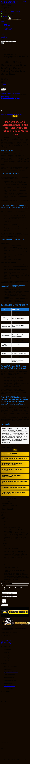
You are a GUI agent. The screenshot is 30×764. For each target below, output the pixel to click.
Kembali (6, 52)
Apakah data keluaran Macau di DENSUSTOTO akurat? (12, 463)
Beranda (6, 53)
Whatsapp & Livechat (6, 642)
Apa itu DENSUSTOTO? (9, 454)
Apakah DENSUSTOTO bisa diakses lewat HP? (15, 482)
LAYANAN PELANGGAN (8, 3)
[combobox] (8, 41)
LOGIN (3, 90)
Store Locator (7, 29)
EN (3, 34)
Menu (2, 21)
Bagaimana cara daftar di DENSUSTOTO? (15, 458)
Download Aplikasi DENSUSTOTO (10, 11)
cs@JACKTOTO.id (6, 640)
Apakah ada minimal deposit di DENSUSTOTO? (11, 476)
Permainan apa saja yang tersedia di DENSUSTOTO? (13, 493)
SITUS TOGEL (14, 1)
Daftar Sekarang (5, 96)
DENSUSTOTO (5, 1)
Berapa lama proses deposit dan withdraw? (12, 470)
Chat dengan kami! (6, 643)
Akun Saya (7, 25)
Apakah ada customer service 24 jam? (14, 487)
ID (3, 35)
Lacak (5, 24)
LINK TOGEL (23, 1)
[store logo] (14, 19)
